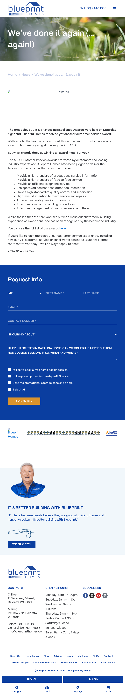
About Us (14, 656)
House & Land (69, 663)
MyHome (83, 656)
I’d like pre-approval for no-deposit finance (41, 376)
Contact (108, 656)
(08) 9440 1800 (26, 624)
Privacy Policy (82, 671)
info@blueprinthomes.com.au (28, 631)
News (26, 74)
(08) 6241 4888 (30, 628)
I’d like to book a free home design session (40, 370)
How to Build (108, 663)
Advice (58, 656)
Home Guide (89, 663)
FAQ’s (96, 656)
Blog (46, 656)
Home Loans (32, 656)
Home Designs (20, 663)
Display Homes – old (44, 663)
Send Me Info (24, 401)
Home (12, 74)
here (62, 228)
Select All (19, 389)
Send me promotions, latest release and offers (43, 383)
